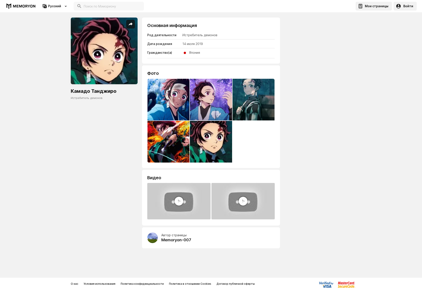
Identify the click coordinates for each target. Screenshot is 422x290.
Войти (408, 6)
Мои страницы (376, 6)
